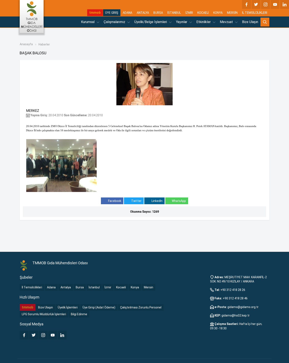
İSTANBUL (174, 12)
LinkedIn (156, 201)
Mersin (148, 287)
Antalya (66, 287)
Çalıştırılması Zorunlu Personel (140, 307)
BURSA (158, 12)
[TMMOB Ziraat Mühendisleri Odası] (24, 265)
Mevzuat (227, 22)
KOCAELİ (203, 12)
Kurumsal (88, 22)
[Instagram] (265, 4)
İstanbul (94, 287)
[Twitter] (256, 4)
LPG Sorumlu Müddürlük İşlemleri (44, 314)
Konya (135, 287)
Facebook (114, 201)
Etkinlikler (204, 22)
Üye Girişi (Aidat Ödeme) (99, 307)
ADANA (127, 12)
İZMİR (189, 12)
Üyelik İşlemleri (68, 307)
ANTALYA (143, 12)
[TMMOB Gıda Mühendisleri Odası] (32, 16)
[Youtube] (275, 4)
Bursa (80, 287)
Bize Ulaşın (250, 22)
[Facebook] (246, 4)
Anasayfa (26, 44)
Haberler (44, 44)
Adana (51, 287)
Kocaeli (121, 287)
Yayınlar (182, 22)
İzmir (108, 287)
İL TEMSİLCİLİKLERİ (254, 12)
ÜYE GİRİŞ (111, 12)
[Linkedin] (284, 4)
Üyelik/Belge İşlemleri (151, 22)
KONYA (218, 12)
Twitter (136, 201)
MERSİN (232, 12)
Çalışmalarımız (115, 22)
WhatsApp (179, 201)
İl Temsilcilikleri (32, 287)
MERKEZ (32, 111)
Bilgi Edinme (79, 314)
